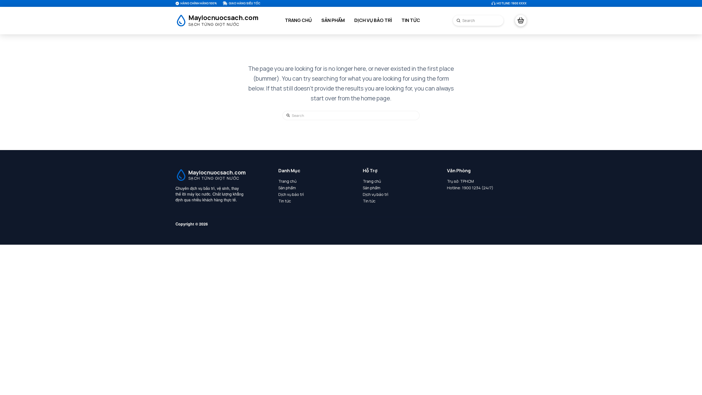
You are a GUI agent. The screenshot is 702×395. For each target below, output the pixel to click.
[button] (520, 20)
